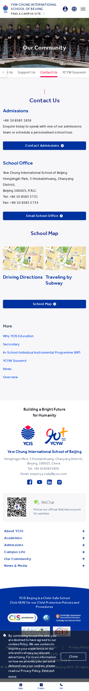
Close (73, 656)
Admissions (13, 545)
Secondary (11, 344)
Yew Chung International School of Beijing (34, 7)
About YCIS (13, 531)
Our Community (17, 559)
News (7, 369)
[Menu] (83, 9)
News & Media (15, 566)
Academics (13, 538)
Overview (10, 377)
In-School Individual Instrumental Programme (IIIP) (41, 352)
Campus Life (14, 552)
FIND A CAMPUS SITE (26, 13)
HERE (22, 602)
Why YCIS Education (18, 336)
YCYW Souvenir (15, 361)
